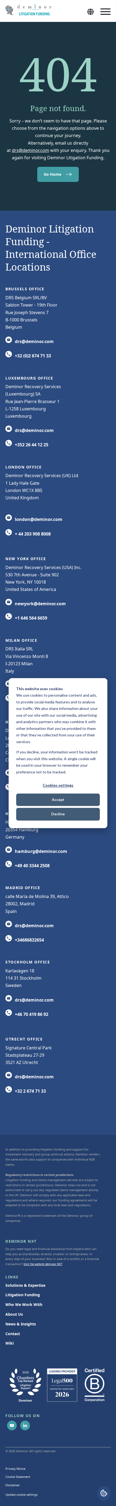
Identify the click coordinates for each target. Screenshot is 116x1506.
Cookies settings (58, 785)
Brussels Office (25, 288)
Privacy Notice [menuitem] (15, 1469)
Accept (58, 799)
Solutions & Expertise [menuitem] (25, 1285)
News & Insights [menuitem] (20, 1324)
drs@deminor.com (30, 150)
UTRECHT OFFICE (24, 1039)
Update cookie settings (21, 1494)
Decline (58, 814)
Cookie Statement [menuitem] (17, 1477)
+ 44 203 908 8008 (33, 534)
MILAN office (21, 640)
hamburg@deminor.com (41, 851)
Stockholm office (27, 962)
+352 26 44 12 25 (31, 445)
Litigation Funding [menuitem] (22, 1294)
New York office (25, 558)
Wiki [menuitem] (9, 1343)
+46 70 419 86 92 (31, 1014)
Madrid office (22, 887)
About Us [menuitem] (14, 1314)
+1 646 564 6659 (31, 618)
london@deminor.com (38, 519)
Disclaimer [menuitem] (12, 1485)
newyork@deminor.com (40, 604)
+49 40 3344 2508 (32, 866)
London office (23, 467)
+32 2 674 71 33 (30, 1091)
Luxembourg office (29, 378)
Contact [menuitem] (12, 1333)
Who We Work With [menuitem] (23, 1304)
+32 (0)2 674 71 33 (33, 356)
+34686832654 (29, 940)
